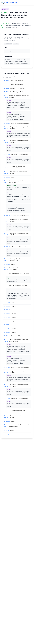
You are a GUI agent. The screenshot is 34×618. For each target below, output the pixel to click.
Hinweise (16, 43)
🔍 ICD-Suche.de (9, 2)
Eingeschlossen (8, 43)
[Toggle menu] (31, 2)
